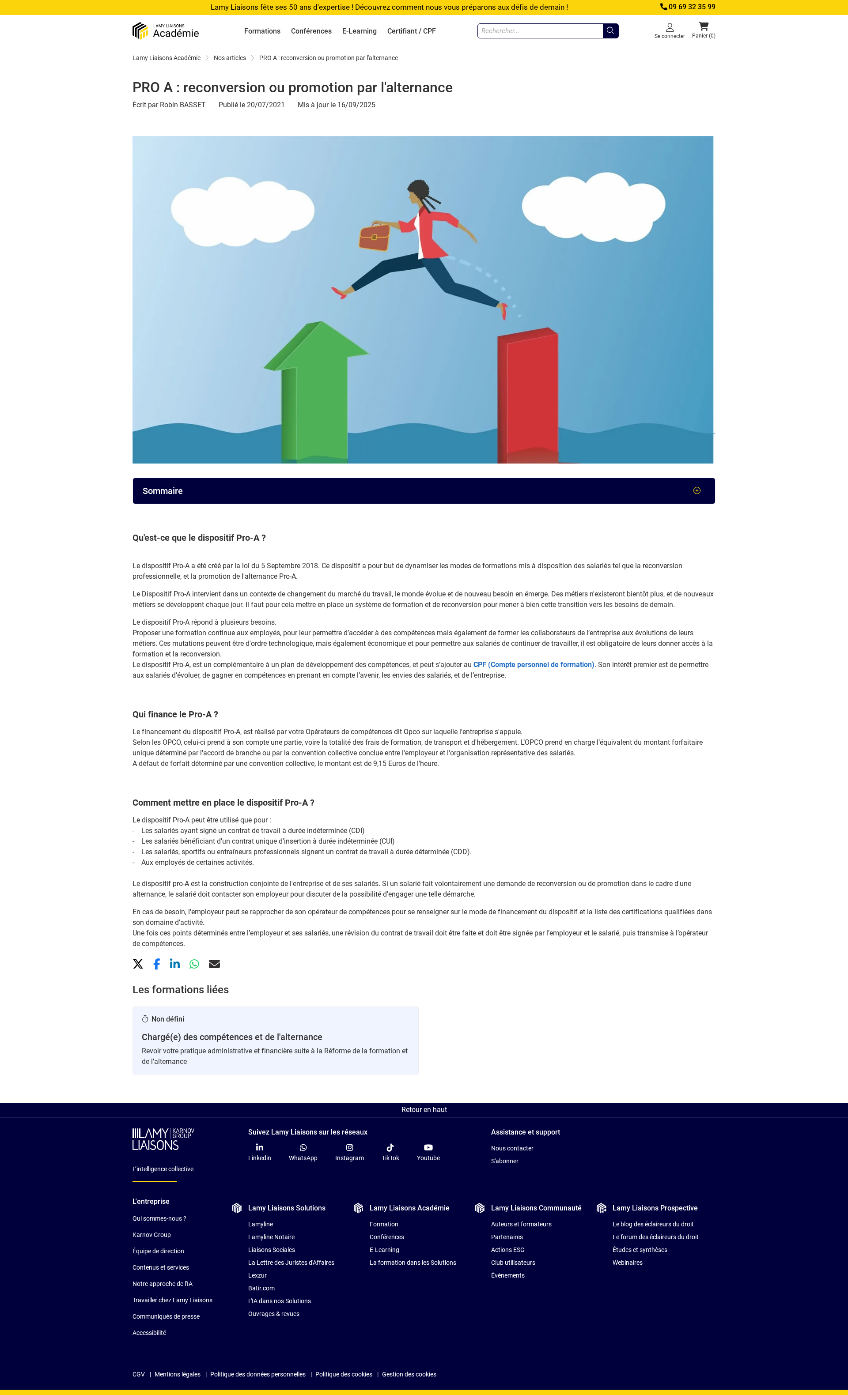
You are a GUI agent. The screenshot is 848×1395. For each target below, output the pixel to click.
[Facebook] (158, 964)
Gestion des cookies (409, 1374)
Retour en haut (424, 1109)
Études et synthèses (640, 1249)
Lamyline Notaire (271, 1236)
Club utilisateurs (513, 1262)
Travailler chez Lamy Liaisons (172, 1300)
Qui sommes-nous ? (159, 1218)
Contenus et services (160, 1267)
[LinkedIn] (176, 964)
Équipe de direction (158, 1251)
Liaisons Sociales (271, 1249)
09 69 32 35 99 (692, 7)
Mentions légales (178, 1374)
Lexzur (257, 1275)
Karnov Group (151, 1234)
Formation (384, 1224)
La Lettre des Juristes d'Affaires (291, 1262)
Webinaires (628, 1262)
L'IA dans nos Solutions (279, 1301)
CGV (138, 1374)
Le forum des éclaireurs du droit (656, 1236)
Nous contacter (512, 1148)
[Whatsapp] (195, 964)
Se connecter (670, 36)
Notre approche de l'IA (162, 1283)
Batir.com (261, 1288)
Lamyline (260, 1224)
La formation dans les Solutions (413, 1262)
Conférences (311, 31)
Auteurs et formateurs (521, 1224)
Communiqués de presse (166, 1316)
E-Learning (359, 31)
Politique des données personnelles (258, 1374)
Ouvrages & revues (273, 1313)
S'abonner (505, 1161)
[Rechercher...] (610, 31)
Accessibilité (149, 1332)
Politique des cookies (343, 1374)
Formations (262, 31)
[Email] (214, 964)
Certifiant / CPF (411, 31)
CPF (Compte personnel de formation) (533, 664)
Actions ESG (508, 1249)
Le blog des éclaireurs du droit (653, 1224)
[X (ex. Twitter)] (139, 964)
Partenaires (507, 1236)
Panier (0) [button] (704, 36)
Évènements (508, 1275)
